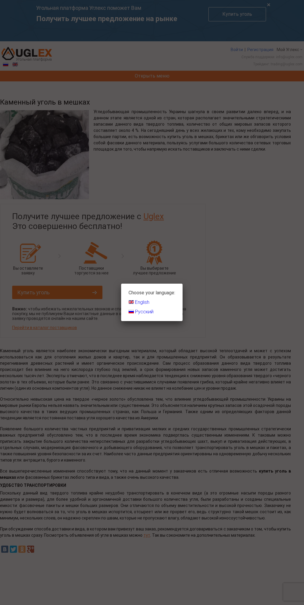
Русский (143, 312)
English (141, 302)
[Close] (182, 283)
